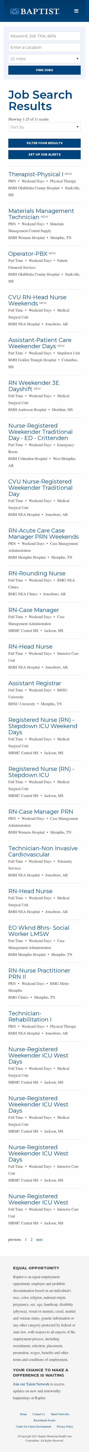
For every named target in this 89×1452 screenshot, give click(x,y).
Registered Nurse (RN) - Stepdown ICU (41, 771)
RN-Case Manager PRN (40, 811)
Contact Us (39, 1414)
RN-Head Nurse (30, 646)
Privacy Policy (65, 1426)
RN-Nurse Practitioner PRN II (39, 973)
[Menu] (76, 11)
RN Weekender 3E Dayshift (33, 385)
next (39, 1239)
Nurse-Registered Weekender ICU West (38, 1199)
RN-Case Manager (33, 609)
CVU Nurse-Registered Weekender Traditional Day (40, 487)
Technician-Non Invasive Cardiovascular (43, 851)
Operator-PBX (27, 253)
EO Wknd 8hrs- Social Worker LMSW (38, 930)
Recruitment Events (45, 1420)
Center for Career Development (33, 1426)
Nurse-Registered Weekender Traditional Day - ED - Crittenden (40, 431)
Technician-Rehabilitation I (30, 1016)
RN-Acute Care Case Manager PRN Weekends (43, 533)
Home (23, 1414)
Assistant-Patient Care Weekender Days (39, 343)
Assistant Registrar (34, 683)
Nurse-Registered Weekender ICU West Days (38, 1055)
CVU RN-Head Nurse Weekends (37, 300)
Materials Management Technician (41, 213)
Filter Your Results (45, 143)
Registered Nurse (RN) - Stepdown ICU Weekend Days (42, 726)
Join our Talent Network (31, 1383)
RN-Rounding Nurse (37, 573)
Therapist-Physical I (35, 174)
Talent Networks (60, 1414)
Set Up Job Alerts (44, 154)
